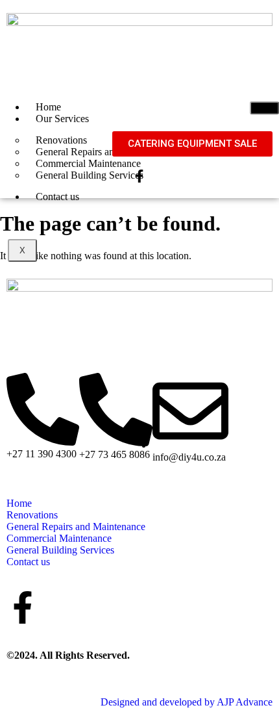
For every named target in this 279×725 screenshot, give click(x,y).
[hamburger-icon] (264, 107)
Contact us (57, 196)
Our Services (62, 118)
